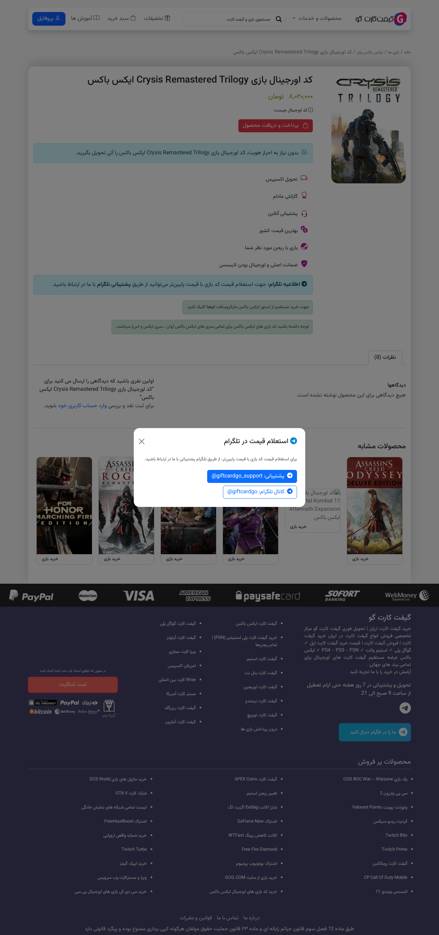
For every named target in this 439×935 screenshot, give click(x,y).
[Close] (141, 441)
